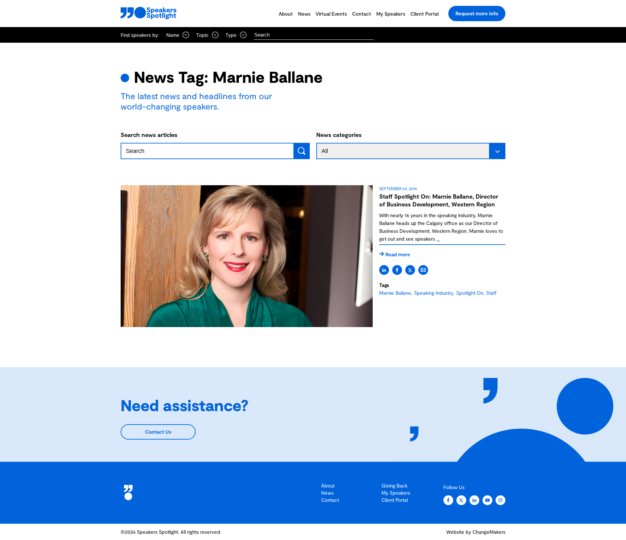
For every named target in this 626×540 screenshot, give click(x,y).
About (286, 14)
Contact (361, 14)
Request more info (476, 13)
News (304, 14)
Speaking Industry (433, 293)
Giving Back (394, 485)
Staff (491, 293)
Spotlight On (469, 293)
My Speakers (390, 14)
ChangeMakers (488, 532)
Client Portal (424, 14)
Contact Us (158, 432)
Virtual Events (331, 14)
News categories (339, 134)
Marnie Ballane (395, 293)
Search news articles (149, 134)
